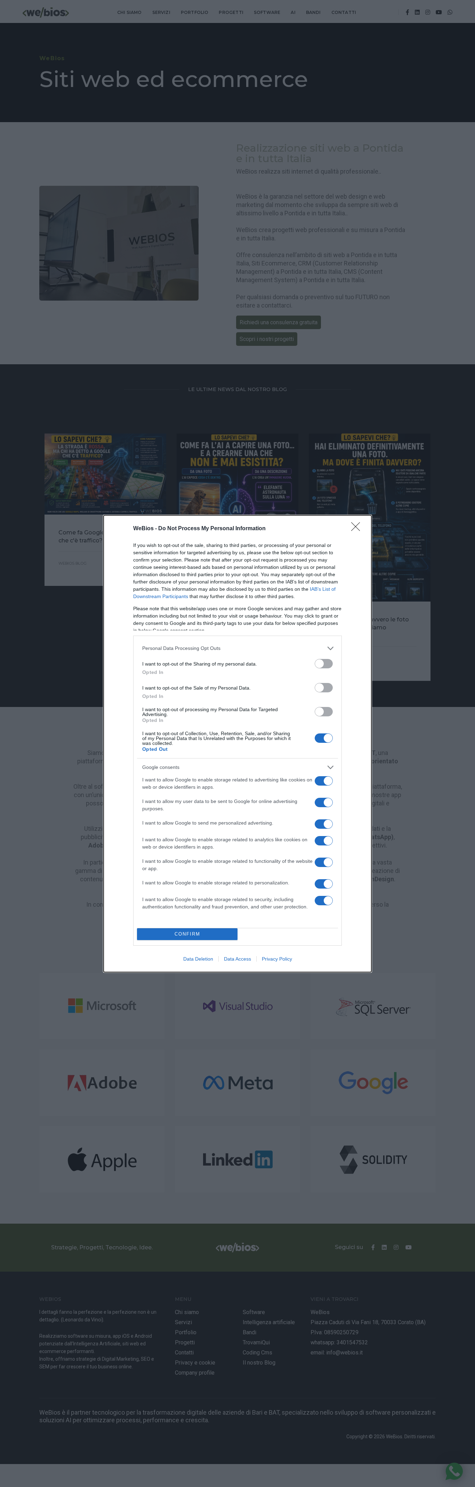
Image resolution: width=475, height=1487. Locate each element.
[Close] (357, 528)
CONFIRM (187, 934)
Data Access (237, 959)
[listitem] (237, 648)
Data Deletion (198, 959)
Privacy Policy (277, 959)
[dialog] (237, 743)
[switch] (324, 663)
